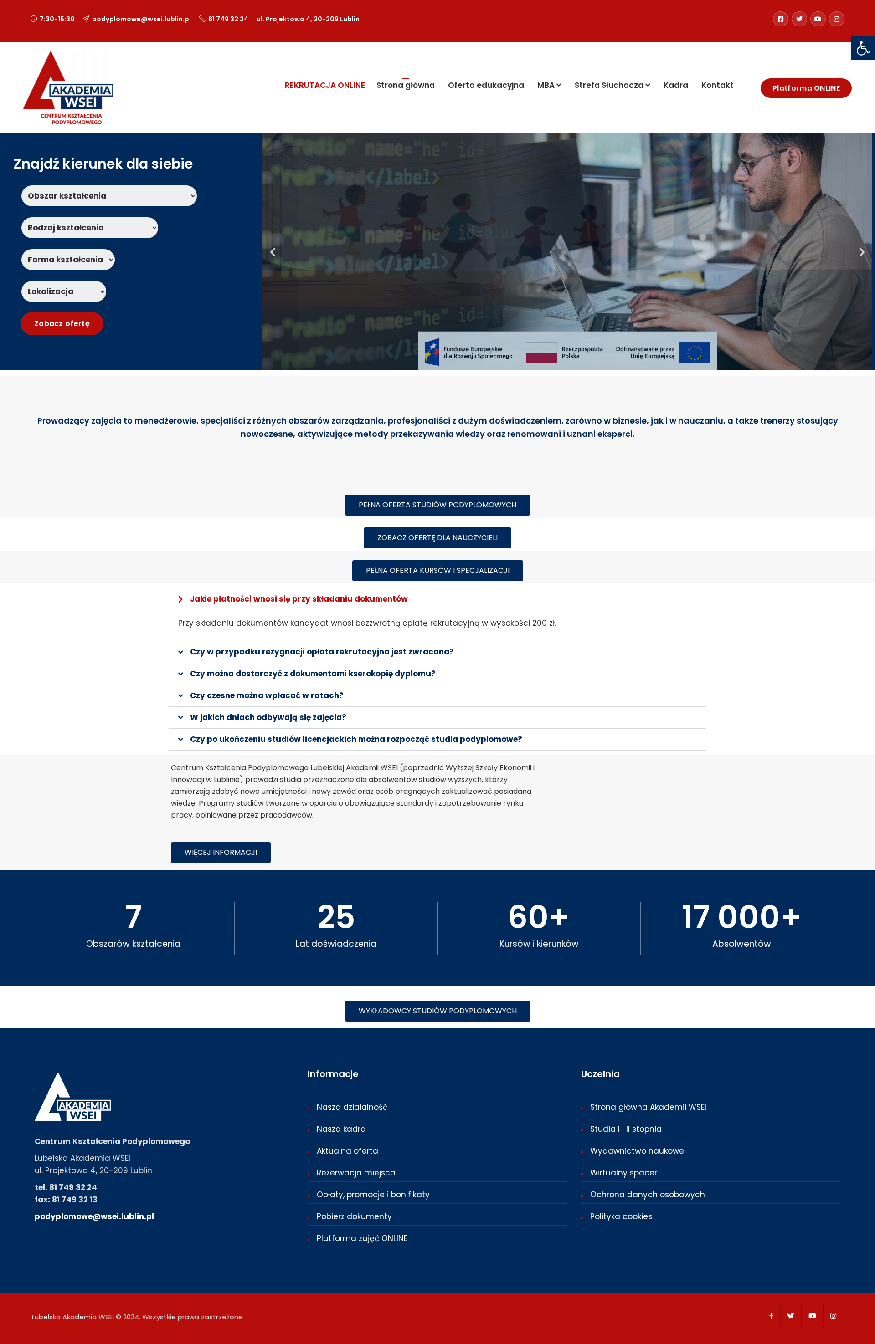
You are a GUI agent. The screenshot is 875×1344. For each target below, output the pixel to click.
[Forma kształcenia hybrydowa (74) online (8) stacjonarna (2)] (68, 259)
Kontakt (717, 85)
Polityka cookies (621, 1216)
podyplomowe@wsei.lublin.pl (141, 19)
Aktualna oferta (347, 1150)
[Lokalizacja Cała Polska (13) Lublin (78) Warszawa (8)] (64, 291)
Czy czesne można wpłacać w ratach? (267, 695)
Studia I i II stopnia (626, 1129)
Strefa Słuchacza (609, 85)
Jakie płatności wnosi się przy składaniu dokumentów (299, 598)
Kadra (675, 85)
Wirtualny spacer (623, 1172)
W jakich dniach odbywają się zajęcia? (268, 717)
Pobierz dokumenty (354, 1216)
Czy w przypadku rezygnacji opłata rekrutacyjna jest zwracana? (322, 651)
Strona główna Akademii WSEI (648, 1107)
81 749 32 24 (228, 19)
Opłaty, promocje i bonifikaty (373, 1194)
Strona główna (405, 85)
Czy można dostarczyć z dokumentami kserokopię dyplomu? (313, 673)
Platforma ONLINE (806, 88)
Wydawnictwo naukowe (637, 1150)
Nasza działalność (352, 1107)
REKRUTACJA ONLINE (325, 85)
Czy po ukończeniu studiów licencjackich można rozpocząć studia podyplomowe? (356, 739)
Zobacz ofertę (801, 334)
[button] (863, 48)
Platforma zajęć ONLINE (362, 1238)
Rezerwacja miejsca (356, 1172)
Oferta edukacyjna (485, 85)
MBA (545, 85)
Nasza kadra (341, 1129)
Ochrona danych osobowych (647, 1194)
